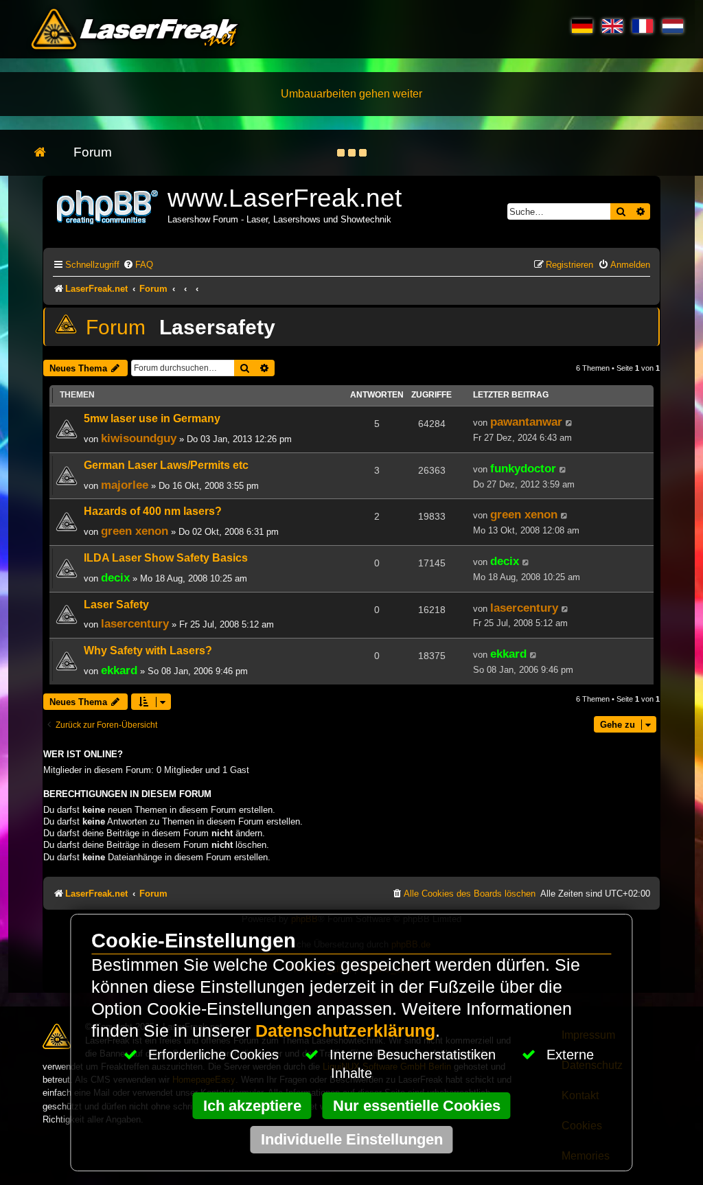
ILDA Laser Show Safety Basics (166, 558)
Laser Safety (116, 604)
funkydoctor (523, 468)
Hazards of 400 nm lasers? (153, 511)
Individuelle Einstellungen (352, 1139)
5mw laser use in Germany (152, 418)
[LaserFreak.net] (108, 206)
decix (115, 577)
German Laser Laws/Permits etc (166, 465)
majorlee (124, 485)
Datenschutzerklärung (345, 1031)
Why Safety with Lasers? (148, 650)
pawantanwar (526, 421)
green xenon (134, 531)
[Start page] (47, 152)
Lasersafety (217, 326)
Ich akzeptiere (252, 1105)
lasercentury (135, 623)
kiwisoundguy (138, 438)
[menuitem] (138, 265)
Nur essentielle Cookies (416, 1105)
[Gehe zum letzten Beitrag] (569, 423)
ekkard (119, 670)
